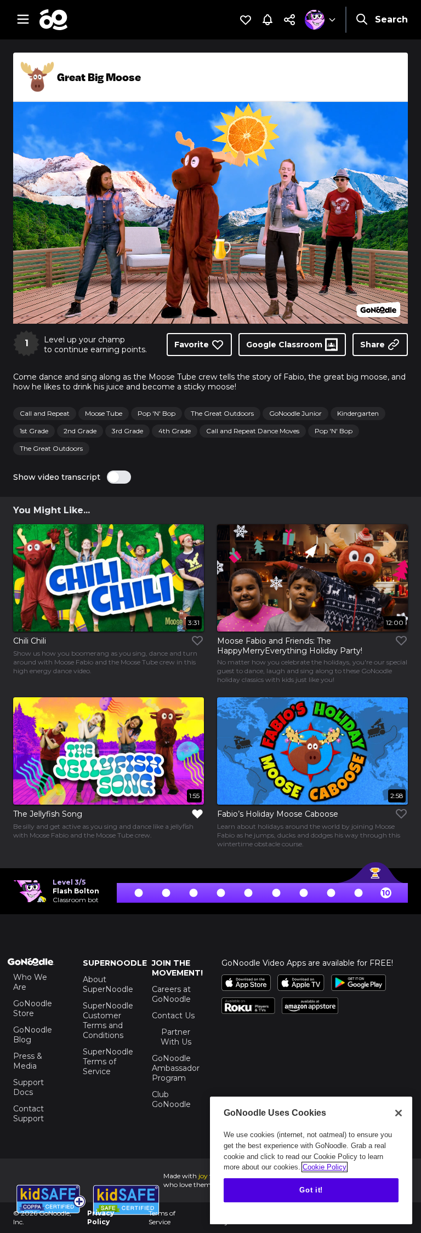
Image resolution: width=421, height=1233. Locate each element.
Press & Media (27, 1061)
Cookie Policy (324, 1167)
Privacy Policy (100, 1217)
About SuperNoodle (108, 984)
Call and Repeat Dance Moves (252, 431)
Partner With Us (176, 1037)
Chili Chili (29, 641)
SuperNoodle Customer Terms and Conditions (106, 1020)
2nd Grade (80, 431)
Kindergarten (358, 413)
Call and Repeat (45, 413)
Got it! (311, 1190)
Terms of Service (162, 1217)
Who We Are (30, 982)
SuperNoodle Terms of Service (106, 1061)
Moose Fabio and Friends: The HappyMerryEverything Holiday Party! (289, 646)
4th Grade (174, 431)
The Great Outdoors (222, 413)
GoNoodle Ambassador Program (176, 1068)
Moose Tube (103, 413)
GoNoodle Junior (295, 413)
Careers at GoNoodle (171, 994)
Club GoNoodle (171, 1099)
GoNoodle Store (32, 1008)
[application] (210, 213)
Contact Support (28, 1113)
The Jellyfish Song (47, 814)
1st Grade (34, 431)
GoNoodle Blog (32, 1035)
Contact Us (173, 1015)
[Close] (398, 1113)
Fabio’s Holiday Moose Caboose (277, 814)
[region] (311, 1160)
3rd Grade (127, 431)
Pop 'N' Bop (156, 413)
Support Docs (28, 1087)
